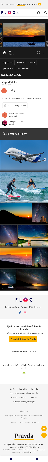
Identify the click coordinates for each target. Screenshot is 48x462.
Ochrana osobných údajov (24, 401)
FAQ (31, 307)
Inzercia (34, 389)
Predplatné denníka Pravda (23, 339)
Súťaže (34, 397)
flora (11, 121)
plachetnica (8, 68)
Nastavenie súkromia (29, 422)
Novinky (24, 307)
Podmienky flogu (12, 307)
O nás (12, 389)
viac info (32, 452)
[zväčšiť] (38, 52)
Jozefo (11, 113)
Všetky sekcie (31, 4)
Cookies (13, 422)
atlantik (31, 62)
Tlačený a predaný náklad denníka (24, 393)
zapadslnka (8, 62)
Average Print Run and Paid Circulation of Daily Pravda (24, 417)
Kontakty (23, 389)
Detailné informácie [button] (11, 75)
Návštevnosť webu (19, 397)
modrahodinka (23, 68)
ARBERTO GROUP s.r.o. (29, 447)
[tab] (24, 74)
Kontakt (37, 307)
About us (24, 411)
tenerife (20, 62)
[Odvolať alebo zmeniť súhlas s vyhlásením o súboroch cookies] (44, 428)
